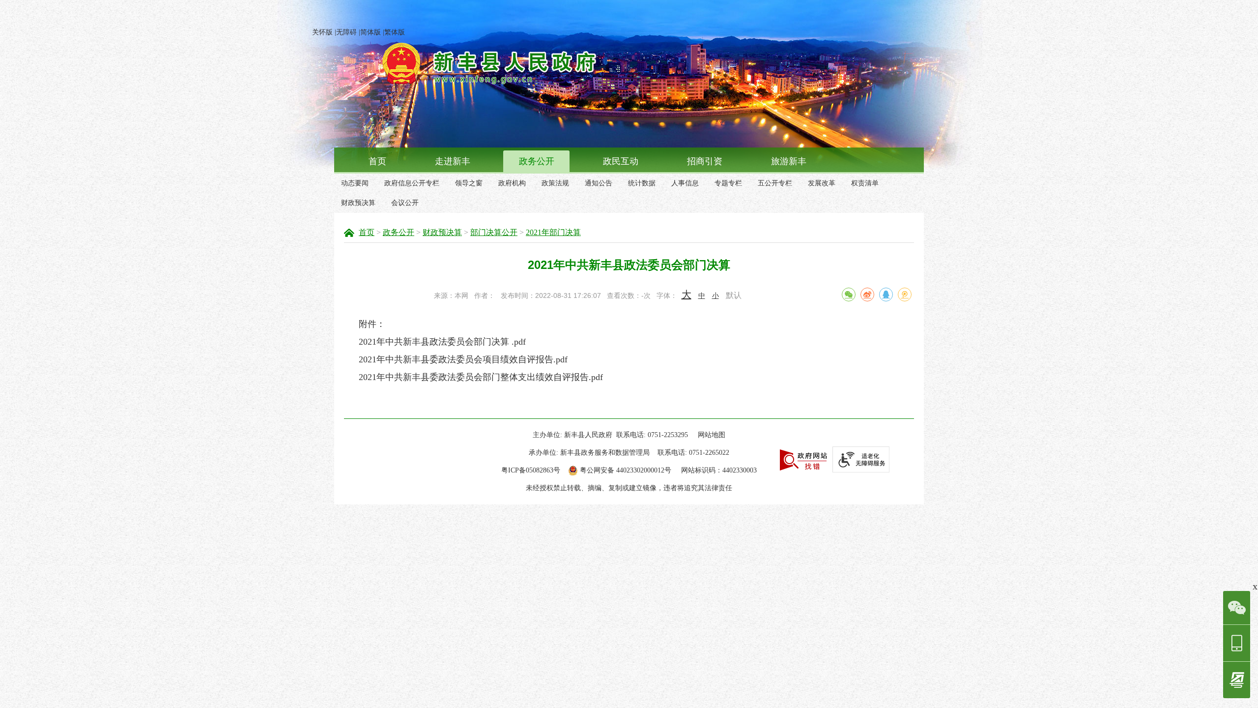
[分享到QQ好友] (886, 294)
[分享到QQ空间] (905, 294)
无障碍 (346, 32)
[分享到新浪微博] (867, 294)
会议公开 (405, 202)
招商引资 (704, 161)
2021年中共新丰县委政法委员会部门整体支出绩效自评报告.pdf (481, 377)
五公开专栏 (775, 183)
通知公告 (598, 183)
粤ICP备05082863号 (530, 470)
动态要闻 (355, 183)
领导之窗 (469, 183)
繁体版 (394, 32)
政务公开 (536, 161)
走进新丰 (452, 161)
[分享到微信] (849, 294)
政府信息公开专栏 (411, 183)
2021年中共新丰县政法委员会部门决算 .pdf (442, 342)
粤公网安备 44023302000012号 (625, 470)
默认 (734, 295)
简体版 (370, 32)
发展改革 (821, 183)
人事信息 (685, 183)
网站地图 (711, 435)
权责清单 (865, 183)
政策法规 (555, 183)
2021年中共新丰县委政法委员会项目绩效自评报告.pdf (463, 359)
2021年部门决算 (553, 232)
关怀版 (322, 32)
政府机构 (512, 183)
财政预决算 (358, 202)
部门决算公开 (493, 232)
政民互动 (620, 161)
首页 (377, 161)
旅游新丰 (788, 161)
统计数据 (642, 183)
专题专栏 (728, 183)
